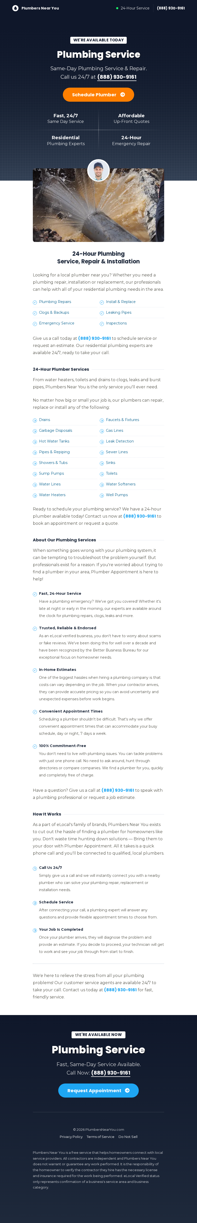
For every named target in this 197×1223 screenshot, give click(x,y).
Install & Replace (121, 301)
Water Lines (50, 484)
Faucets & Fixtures (122, 419)
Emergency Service (56, 323)
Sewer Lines (117, 452)
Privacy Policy (71, 1137)
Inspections (116, 323)
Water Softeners (120, 484)
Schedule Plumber (94, 94)
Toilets (111, 473)
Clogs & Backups (54, 312)
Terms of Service (100, 1137)
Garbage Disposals (55, 430)
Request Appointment (94, 1090)
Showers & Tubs (53, 462)
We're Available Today (98, 40)
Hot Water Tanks (54, 441)
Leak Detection (120, 441)
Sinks (110, 462)
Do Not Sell (128, 1137)
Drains (44, 419)
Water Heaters (52, 495)
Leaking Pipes (118, 312)
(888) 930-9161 (171, 8)
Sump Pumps (51, 473)
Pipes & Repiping (54, 452)
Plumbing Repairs (55, 301)
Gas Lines (114, 430)
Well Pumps (117, 495)
